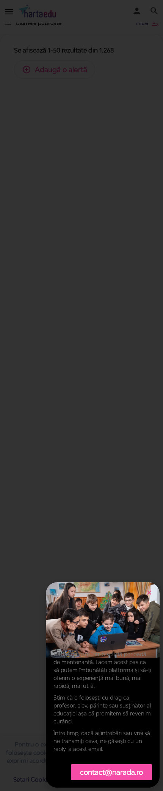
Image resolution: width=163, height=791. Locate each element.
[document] (81, 395)
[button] (149, 592)
